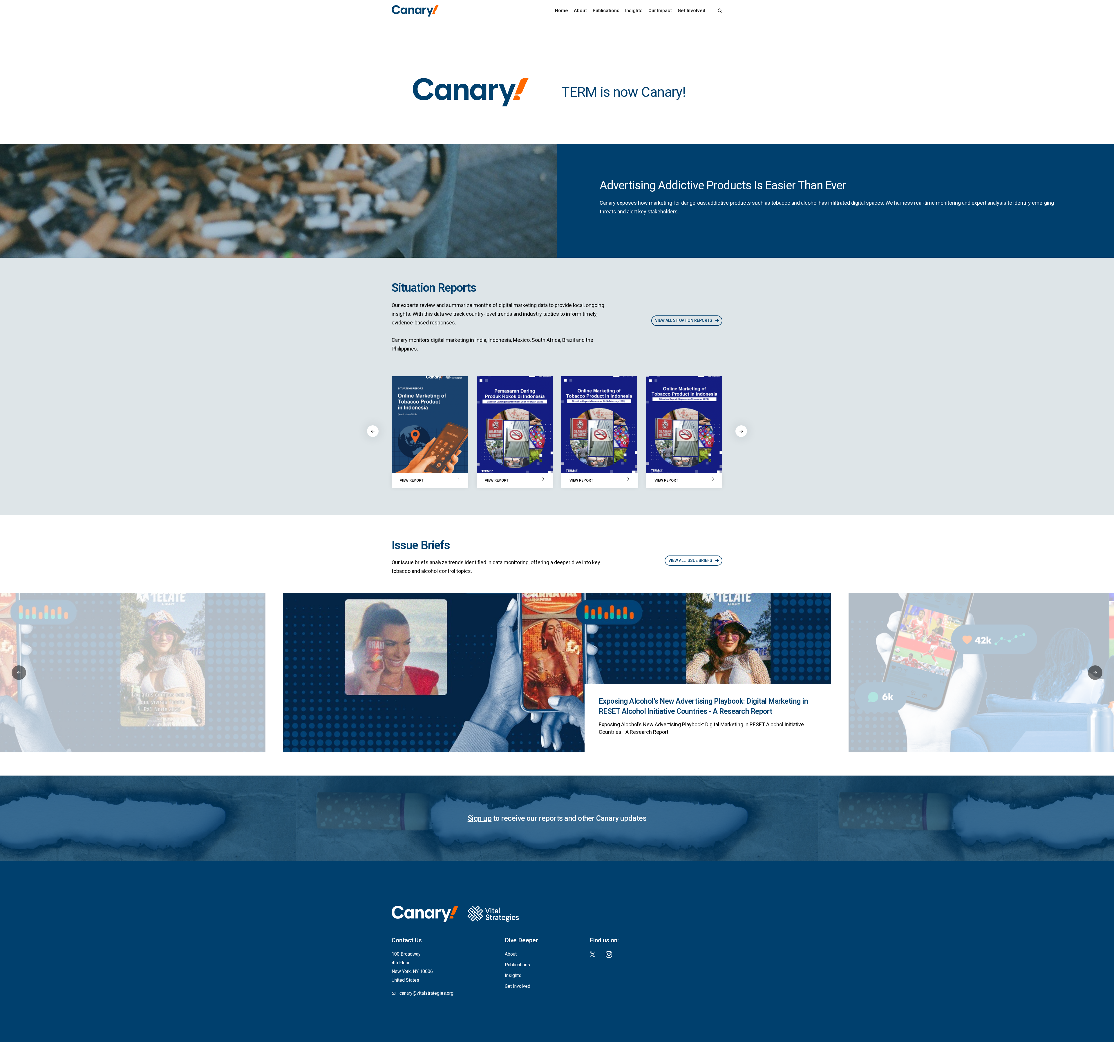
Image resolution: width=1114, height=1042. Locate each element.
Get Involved (691, 10)
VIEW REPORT (412, 480)
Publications (606, 10)
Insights (634, 10)
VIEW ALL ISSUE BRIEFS (690, 560)
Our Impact (660, 10)
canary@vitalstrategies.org (426, 993)
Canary (415, 11)
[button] (741, 431)
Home (561, 10)
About (580, 10)
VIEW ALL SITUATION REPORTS (684, 320)
